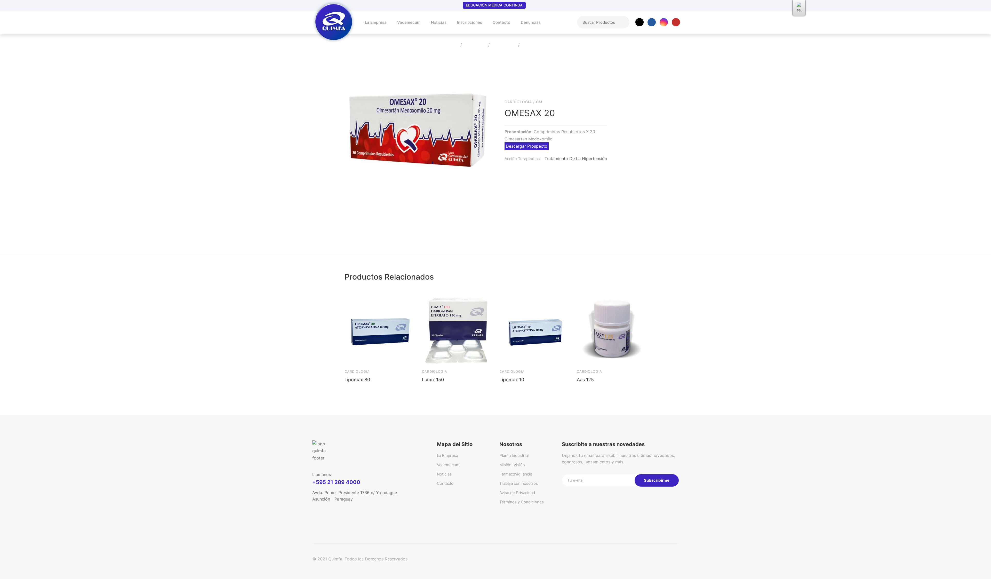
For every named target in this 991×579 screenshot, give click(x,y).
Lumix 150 (433, 379)
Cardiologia (503, 45)
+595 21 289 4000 (336, 482)
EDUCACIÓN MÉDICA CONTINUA (494, 5)
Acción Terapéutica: (523, 158)
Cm (539, 102)
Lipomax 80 (357, 379)
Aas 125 (585, 379)
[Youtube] (675, 22)
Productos (475, 45)
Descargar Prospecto (526, 146)
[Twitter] (639, 22)
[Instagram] (663, 22)
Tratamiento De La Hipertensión (576, 158)
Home (451, 45)
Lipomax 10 (511, 379)
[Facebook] (651, 22)
